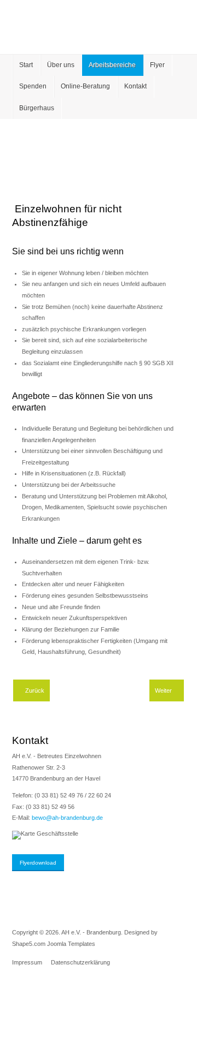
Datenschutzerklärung (80, 962)
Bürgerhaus (36, 108)
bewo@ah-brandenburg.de (67, 817)
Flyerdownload (38, 863)
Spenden (33, 86)
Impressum (27, 962)
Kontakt (135, 86)
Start (26, 65)
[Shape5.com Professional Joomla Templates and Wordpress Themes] (35, 991)
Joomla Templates (71, 943)
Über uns (60, 65)
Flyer (157, 65)
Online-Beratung (85, 86)
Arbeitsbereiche (112, 65)
